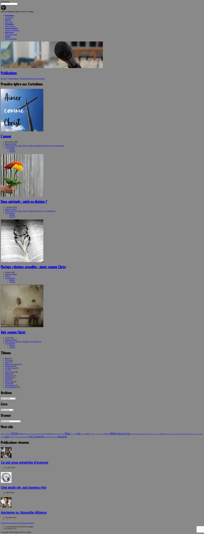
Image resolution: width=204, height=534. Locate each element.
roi (194, 434)
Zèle (53, 437)
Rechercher (5, 2)
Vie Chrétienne (36, 436)
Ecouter (12, 151)
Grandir (83, 434)
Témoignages (10, 385)
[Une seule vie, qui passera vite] (6, 482)
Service (11, 437)
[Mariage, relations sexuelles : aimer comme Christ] (22, 261)
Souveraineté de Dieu (20, 437)
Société (8, 383)
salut (6, 436)
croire (55, 434)
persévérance (145, 434)
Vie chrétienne (58, 146)
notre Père (133, 434)
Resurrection (179, 434)
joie (97, 434)
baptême (8, 434)
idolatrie (93, 434)
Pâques (167, 434)
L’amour (6, 136)
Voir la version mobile (25, 523)
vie (27, 437)
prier (158, 434)
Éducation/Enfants (12, 364)
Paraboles (9, 378)
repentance (172, 434)
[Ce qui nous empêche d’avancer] (6, 457)
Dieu (12, 146)
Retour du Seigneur (188, 434)
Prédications (9, 73)
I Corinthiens (10, 148)
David (62, 434)
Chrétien (21, 434)
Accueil (4, 79)
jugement (100, 434)
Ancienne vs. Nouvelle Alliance (24, 512)
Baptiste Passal (11, 144)
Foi (16, 146)
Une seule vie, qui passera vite (23, 487)
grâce (87, 434)
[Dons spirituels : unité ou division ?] (22, 196)
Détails (12, 150)
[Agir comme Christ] (22, 327)
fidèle (75, 434)
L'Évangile (38, 146)
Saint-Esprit (47, 146)
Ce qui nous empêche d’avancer (24, 462)
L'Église (31, 146)
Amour (3, 434)
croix (59, 434)
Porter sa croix (153, 434)
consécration (40, 434)
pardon (139, 434)
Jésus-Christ (22, 146)
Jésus (113, 433)
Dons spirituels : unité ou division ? (24, 201)
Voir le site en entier (9, 523)
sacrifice (197, 434)
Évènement (9, 366)
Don (72, 434)
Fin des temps (10, 368)
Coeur (28, 434)
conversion (48, 434)
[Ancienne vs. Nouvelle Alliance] (6, 507)
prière (162, 434)
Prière (7, 380)
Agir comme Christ (13, 332)
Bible (7, 358)
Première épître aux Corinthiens (32, 79)
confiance (32, 434)
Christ (7, 146)
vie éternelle (48, 437)
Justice (106, 434)
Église (55, 437)
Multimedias (13, 79)
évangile (62, 436)
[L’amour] (22, 131)
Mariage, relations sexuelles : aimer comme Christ (33, 267)
